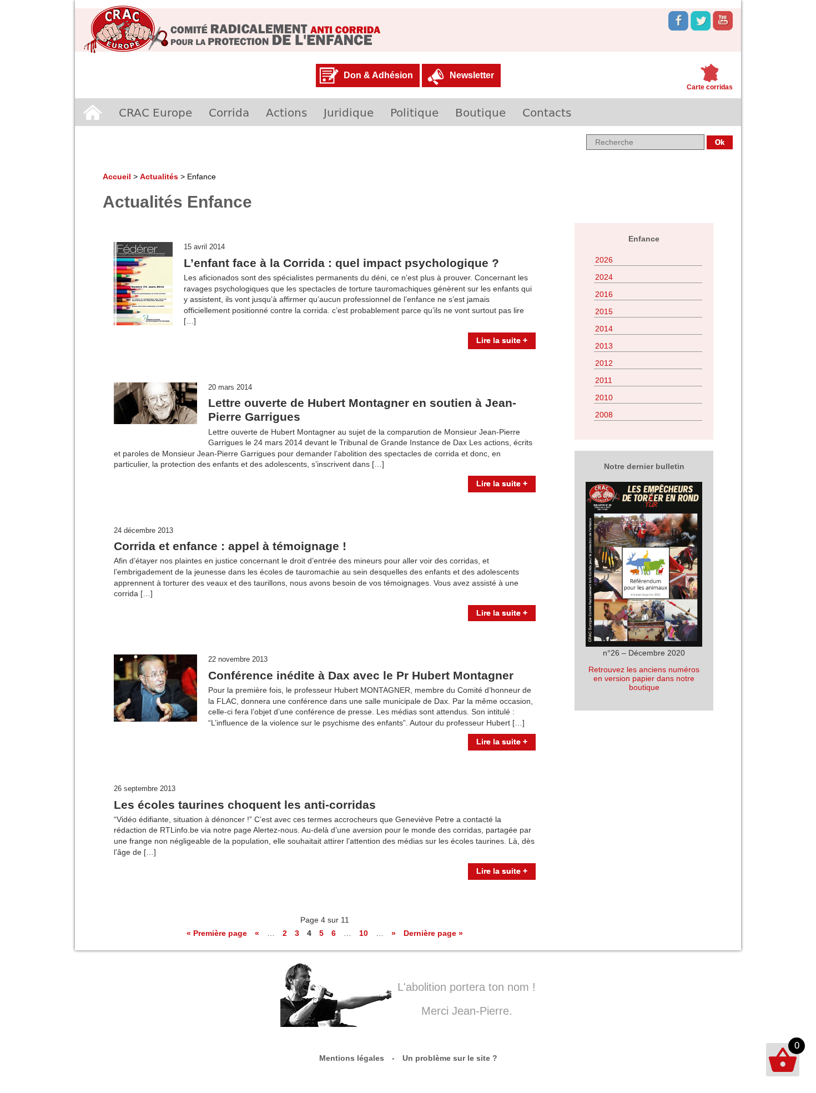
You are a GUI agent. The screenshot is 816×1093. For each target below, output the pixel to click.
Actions (286, 112)
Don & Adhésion (378, 75)
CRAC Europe (155, 112)
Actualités (159, 176)
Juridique (349, 112)
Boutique (480, 112)
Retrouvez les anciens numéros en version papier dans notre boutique (643, 678)
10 (363, 933)
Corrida (229, 112)
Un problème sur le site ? (449, 1058)
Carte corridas (710, 87)
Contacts (546, 112)
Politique (414, 112)
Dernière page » (433, 933)
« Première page (217, 933)
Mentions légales (351, 1058)
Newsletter (472, 75)
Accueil (92, 112)
